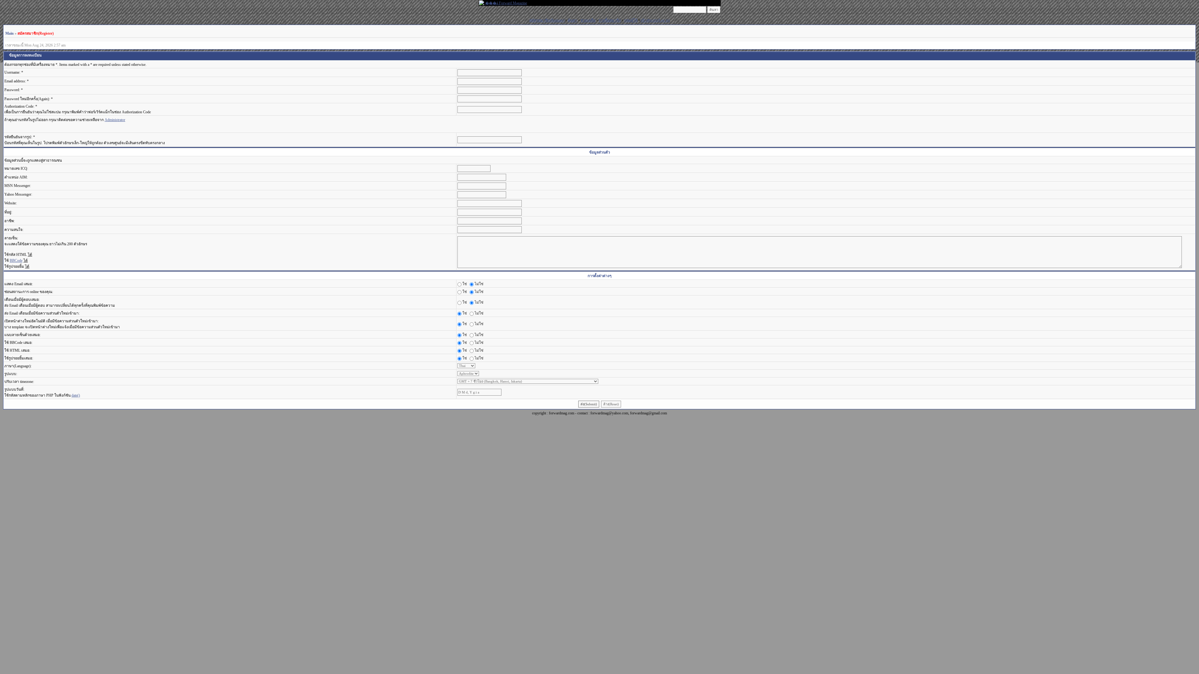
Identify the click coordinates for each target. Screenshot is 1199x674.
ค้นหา (572, 20)
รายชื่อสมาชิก (610, 20)
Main (9, 33)
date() (76, 395)
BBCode (16, 260)
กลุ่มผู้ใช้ (631, 20)
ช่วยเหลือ (587, 20)
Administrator (115, 120)
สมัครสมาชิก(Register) (547, 20)
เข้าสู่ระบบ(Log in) (655, 20)
